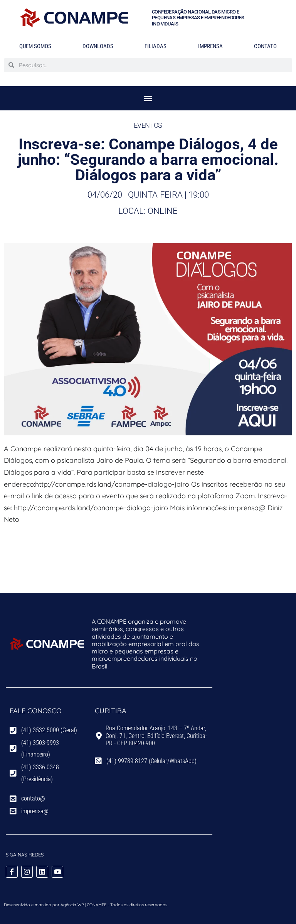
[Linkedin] (42, 872)
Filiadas (155, 46)
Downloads (97, 46)
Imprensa (210, 46)
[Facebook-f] (12, 872)
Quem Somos (35, 46)
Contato (265, 46)
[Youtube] (58, 872)
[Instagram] (27, 872)
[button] (148, 98)
